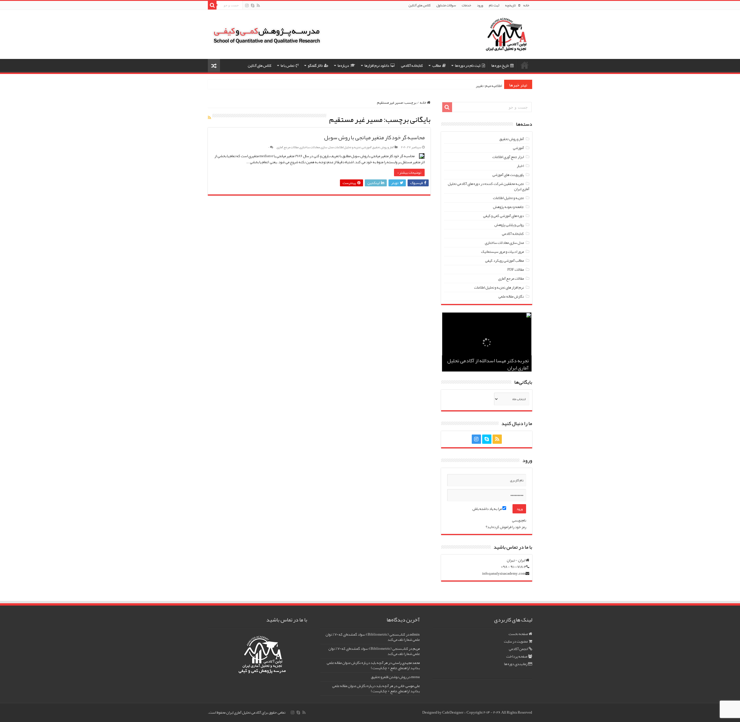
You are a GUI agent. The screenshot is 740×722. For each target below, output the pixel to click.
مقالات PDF (515, 269)
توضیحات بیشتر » (409, 172)
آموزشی (366, 147)
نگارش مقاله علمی (511, 296)
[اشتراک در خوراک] (209, 118)
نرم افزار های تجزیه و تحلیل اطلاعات (499, 287)
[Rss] (258, 6)
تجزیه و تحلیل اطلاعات (347, 147)
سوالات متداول (446, 5)
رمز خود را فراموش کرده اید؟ (506, 527)
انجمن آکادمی (518, 649)
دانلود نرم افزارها (377, 65)
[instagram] (247, 6)
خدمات (466, 5)
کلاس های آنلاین (419, 5)
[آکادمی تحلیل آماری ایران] (506, 38)
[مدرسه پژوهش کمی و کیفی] (266, 31)
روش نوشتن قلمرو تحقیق (388, 677)
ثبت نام (494, 5)
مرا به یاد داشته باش (487, 509)
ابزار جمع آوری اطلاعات (508, 157)
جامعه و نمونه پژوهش (508, 207)
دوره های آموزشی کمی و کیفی (503, 216)
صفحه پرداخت (516, 656)
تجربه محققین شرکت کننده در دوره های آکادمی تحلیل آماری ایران (488, 186)
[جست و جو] (212, 5)
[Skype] (252, 6)
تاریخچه (510, 5)
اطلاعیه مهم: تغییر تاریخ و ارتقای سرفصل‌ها (472, 86)
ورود (480, 5)
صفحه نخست (518, 634)
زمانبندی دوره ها (515, 664)
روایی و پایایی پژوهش (509, 225)
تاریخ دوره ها (500, 65)
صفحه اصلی (524, 65)
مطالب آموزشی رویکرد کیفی (504, 260)
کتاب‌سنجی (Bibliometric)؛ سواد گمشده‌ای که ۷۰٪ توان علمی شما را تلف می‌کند (372, 637)
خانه (526, 5)
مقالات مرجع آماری (288, 147)
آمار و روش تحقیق (383, 147)
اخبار (520, 166)
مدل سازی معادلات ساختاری (316, 147)
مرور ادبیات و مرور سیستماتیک (502, 251)
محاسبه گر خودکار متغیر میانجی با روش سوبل (374, 137)
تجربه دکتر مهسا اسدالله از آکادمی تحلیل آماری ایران (488, 364)
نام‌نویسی (519, 520)
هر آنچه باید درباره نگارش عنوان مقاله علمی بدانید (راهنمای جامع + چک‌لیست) (373, 665)
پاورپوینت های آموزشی (508, 175)
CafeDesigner (453, 712)
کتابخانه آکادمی (412, 65)
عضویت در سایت (516, 641)
